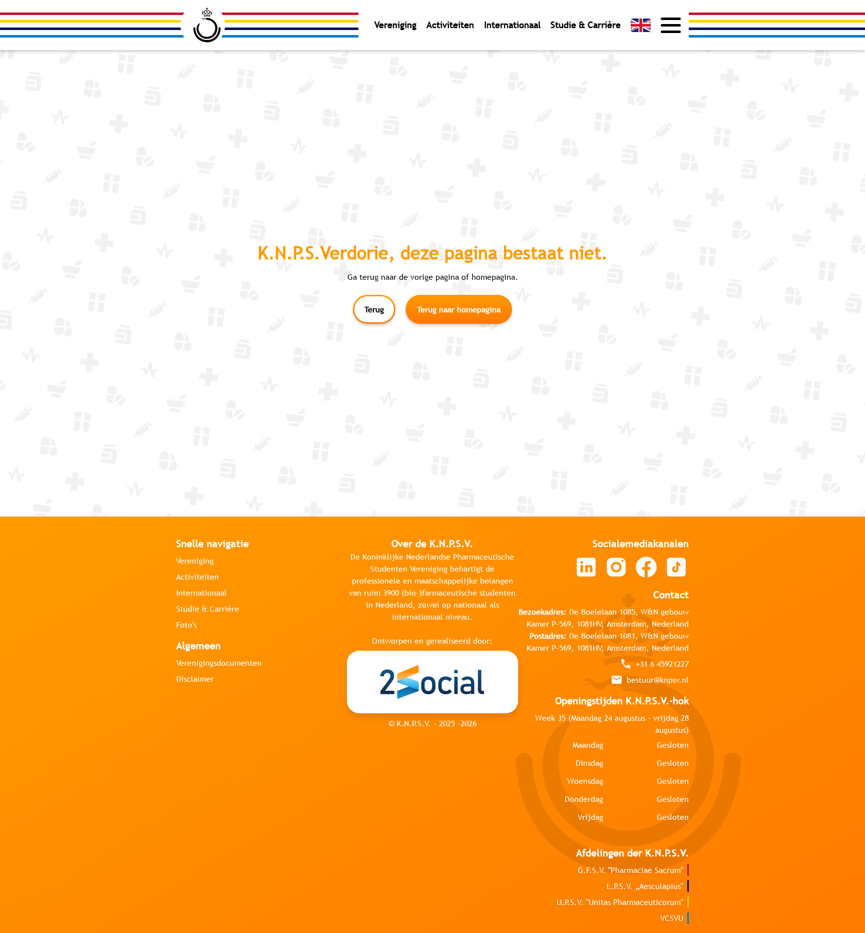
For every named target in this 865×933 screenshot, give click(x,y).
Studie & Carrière (586, 25)
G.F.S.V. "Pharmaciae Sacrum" (630, 869)
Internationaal (512, 25)
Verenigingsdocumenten (219, 662)
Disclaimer (195, 678)
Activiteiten (450, 25)
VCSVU (671, 917)
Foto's (186, 624)
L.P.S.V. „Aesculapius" (645, 885)
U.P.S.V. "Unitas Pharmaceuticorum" (620, 901)
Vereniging (395, 25)
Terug (374, 309)
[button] (641, 25)
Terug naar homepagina (459, 309)
